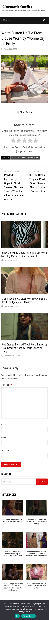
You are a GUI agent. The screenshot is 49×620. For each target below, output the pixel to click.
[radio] (13, 141)
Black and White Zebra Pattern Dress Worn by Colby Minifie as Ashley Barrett (24, 254)
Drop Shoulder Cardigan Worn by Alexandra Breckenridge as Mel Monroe (24, 300)
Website (5, 450)
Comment (6, 385)
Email (4, 437)
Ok (17, 616)
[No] (45, 610)
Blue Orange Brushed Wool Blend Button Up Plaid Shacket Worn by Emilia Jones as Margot (24, 348)
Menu (8, 20)
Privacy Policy (28, 616)
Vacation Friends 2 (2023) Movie (25, 158)
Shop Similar (26, 112)
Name (3, 424)
